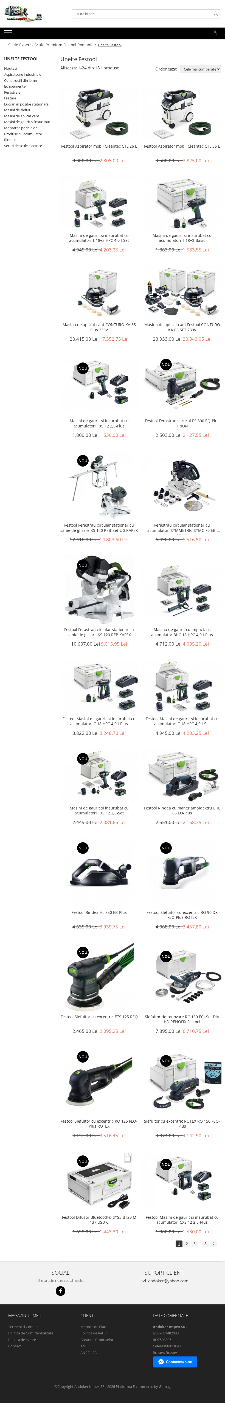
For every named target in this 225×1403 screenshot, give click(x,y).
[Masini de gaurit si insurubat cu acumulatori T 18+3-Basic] (182, 203)
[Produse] (9, 34)
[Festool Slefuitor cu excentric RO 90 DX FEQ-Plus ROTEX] (182, 872)
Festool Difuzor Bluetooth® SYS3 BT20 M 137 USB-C (99, 1220)
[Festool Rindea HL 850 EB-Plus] (99, 872)
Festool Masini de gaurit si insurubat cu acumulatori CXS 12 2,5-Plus (182, 1220)
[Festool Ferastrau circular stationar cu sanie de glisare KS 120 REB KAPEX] (99, 589)
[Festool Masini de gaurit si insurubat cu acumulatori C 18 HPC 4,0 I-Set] (182, 687)
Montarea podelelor (20, 127)
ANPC (85, 1346)
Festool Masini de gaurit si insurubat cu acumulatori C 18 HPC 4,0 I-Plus (99, 721)
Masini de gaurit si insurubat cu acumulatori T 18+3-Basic (182, 238)
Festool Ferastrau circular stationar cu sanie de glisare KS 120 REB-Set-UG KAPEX (99, 528)
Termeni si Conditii (23, 1326)
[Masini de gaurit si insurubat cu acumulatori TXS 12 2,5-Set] (99, 776)
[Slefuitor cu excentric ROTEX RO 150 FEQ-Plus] (182, 1081)
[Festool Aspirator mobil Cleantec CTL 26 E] (99, 114)
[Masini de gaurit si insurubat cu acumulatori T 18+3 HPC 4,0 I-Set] (99, 203)
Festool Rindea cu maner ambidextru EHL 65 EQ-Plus (182, 811)
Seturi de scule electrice (23, 145)
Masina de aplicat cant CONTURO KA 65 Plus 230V (99, 327)
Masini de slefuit (17, 109)
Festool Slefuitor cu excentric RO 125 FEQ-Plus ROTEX (99, 1124)
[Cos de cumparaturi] (215, 33)
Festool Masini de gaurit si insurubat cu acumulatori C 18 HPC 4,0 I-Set (182, 721)
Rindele (10, 139)
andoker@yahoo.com (168, 1280)
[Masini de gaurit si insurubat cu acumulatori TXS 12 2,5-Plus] (99, 385)
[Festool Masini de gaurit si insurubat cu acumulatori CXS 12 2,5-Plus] (182, 1182)
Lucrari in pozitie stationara (26, 104)
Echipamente (15, 86)
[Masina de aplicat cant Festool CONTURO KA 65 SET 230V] (182, 292)
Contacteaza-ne (179, 1362)
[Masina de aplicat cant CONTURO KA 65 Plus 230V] (99, 293)
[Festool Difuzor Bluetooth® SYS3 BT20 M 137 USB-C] (99, 1181)
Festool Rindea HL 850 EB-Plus (99, 912)
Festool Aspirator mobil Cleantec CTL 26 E (99, 146)
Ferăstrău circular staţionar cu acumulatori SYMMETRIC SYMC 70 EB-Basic (182, 529)
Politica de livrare (22, 1339)
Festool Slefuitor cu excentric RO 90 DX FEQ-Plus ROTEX (182, 915)
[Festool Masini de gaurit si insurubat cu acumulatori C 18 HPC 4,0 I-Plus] (99, 687)
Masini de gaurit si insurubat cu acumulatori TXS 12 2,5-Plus (99, 423)
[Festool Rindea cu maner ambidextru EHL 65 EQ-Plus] (182, 776)
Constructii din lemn (20, 80)
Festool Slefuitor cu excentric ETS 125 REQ (99, 1016)
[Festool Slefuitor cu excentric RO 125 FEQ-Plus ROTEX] (99, 1081)
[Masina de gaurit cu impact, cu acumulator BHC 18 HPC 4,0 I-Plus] (182, 590)
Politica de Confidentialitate (30, 1333)
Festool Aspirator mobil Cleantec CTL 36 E (182, 146)
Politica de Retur (93, 1333)
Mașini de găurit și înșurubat (27, 121)
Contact (14, 1346)
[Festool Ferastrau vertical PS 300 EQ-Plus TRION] (182, 385)
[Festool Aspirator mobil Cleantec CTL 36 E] (182, 114)
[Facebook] (60, 1291)
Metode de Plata (93, 1326)
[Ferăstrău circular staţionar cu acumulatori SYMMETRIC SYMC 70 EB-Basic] (182, 486)
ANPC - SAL (89, 1352)
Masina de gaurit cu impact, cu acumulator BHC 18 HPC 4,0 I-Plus (182, 632)
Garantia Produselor (96, 1339)
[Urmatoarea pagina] (213, 1244)
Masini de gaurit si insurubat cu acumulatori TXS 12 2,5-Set (99, 811)
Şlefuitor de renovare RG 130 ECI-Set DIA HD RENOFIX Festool (182, 1019)
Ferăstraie (12, 92)
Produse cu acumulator (23, 133)
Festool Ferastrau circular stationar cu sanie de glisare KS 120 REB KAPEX (99, 632)
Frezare (10, 98)
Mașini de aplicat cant (21, 115)
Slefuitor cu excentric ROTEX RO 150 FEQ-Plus (182, 1124)
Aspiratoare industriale (22, 74)
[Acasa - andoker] (31, 13)
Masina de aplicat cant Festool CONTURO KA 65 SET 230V (182, 327)
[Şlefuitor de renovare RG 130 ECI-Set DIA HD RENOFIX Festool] (182, 977)
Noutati (10, 68)
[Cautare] (216, 13)
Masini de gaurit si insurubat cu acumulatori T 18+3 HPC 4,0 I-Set (99, 238)
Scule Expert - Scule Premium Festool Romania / (52, 44)
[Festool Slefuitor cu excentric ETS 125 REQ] (99, 977)
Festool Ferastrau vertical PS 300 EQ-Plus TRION (182, 423)
